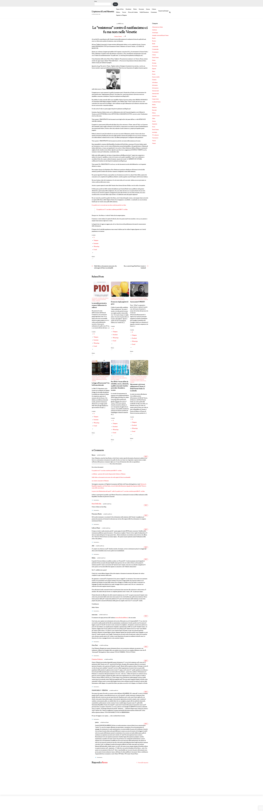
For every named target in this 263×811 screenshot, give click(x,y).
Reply (146, 456)
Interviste (154, 96)
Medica (154, 104)
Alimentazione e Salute (117, 298)
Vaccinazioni (155, 138)
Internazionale (139, 379)
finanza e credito (156, 77)
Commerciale (155, 49)
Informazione (155, 88)
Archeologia (155, 33)
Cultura (154, 9)
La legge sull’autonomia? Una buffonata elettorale (100, 384)
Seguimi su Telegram (121, 15)
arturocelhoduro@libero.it (121, 618)
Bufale (153, 44)
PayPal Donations (144, 12)
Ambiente (113, 378)
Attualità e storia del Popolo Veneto (160, 35)
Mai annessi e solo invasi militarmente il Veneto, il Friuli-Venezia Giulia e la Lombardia (137, 387)
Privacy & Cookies (133, 12)
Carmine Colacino (97, 659)
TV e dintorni (155, 135)
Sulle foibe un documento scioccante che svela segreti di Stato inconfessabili (105, 267)
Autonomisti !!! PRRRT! (137, 302)
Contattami (154, 12)
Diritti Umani (138, 378)
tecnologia (154, 132)
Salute (118, 299)
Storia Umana (155, 129)
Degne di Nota (120, 9)
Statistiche (154, 124)
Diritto (135, 9)
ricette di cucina (155, 116)
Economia (141, 9)
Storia (93, 301)
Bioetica (154, 41)
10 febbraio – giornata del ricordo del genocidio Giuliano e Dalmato (108, 474)
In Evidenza (155, 82)
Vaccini (124, 12)
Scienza (148, 9)
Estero (153, 71)
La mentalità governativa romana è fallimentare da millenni (99, 305)
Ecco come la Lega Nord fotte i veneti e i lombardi (135, 267)
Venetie (120, 36)
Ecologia (119, 378)
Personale (99, 379)
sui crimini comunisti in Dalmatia (100, 481)
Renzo (105, 762)
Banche (154, 38)
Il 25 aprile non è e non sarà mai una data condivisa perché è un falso (109, 205)
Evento (153, 74)
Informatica (155, 85)
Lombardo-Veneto (135, 381)
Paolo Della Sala (96, 504)
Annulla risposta (143, 762)
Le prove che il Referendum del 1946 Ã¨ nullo (103, 491)
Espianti (154, 68)
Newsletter (128, 9)
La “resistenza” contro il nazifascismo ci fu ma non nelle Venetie (120, 30)
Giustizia (132, 379)
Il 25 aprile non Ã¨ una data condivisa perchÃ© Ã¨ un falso (112, 209)
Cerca (95, 1)
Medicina (124, 378)
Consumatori (155, 52)
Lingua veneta (155, 99)
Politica (118, 12)
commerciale (155, 46)
